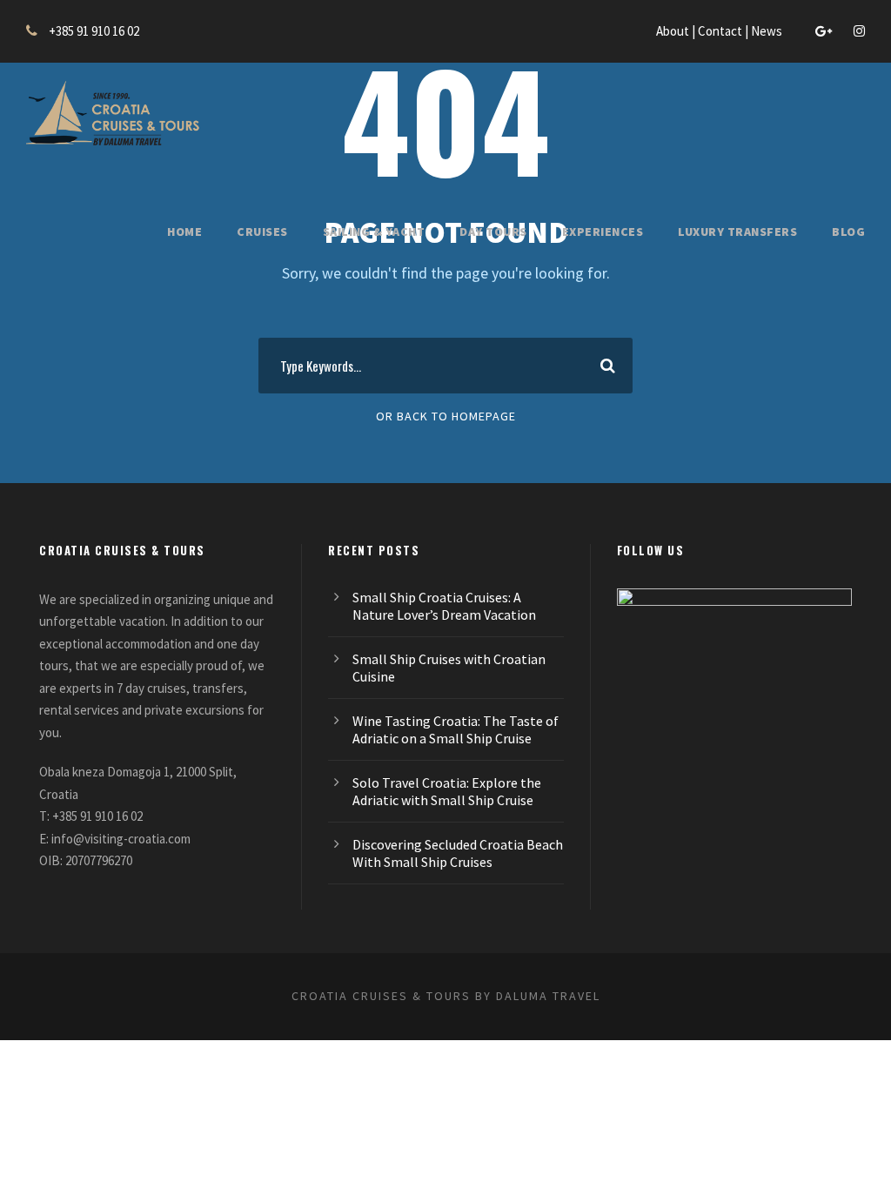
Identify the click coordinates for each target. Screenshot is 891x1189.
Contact (721, 31)
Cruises (262, 231)
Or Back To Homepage (446, 416)
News (768, 31)
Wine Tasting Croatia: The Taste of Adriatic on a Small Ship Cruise (455, 729)
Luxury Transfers (737, 231)
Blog (848, 231)
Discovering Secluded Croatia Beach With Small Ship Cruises (457, 853)
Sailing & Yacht (374, 231)
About (674, 31)
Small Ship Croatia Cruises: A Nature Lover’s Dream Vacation (444, 605)
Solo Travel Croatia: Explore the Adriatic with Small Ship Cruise (446, 791)
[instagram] (859, 31)
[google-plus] (823, 31)
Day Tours (493, 231)
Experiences (603, 231)
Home (184, 231)
